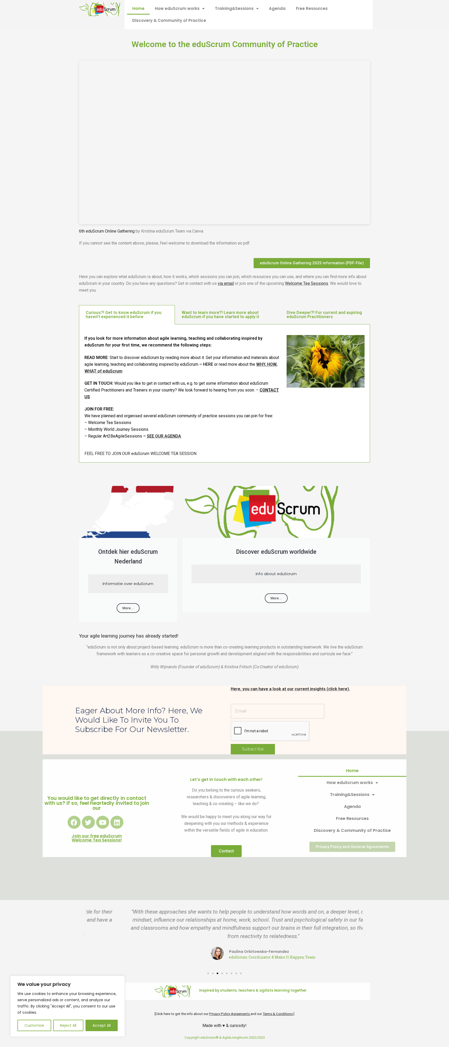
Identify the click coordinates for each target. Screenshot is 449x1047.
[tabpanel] (224, 393)
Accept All (102, 1025)
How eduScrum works (177, 8)
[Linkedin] (116, 822)
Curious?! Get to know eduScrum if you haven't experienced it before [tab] (123, 314)
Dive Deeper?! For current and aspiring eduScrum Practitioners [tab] (324, 314)
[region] (67, 1006)
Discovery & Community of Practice (169, 20)
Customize (34, 1025)
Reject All (68, 1025)
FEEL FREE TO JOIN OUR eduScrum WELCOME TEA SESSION (140, 453)
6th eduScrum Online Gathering (107, 231)
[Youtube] (102, 822)
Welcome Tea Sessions (306, 283)
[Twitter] (88, 822)
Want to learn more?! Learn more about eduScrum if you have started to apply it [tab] (220, 314)
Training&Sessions (234, 8)
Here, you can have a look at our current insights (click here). (290, 688)
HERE (208, 364)
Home (138, 8)
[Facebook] (74, 822)
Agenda (277, 8)
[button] (84, 934)
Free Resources (312, 8)
